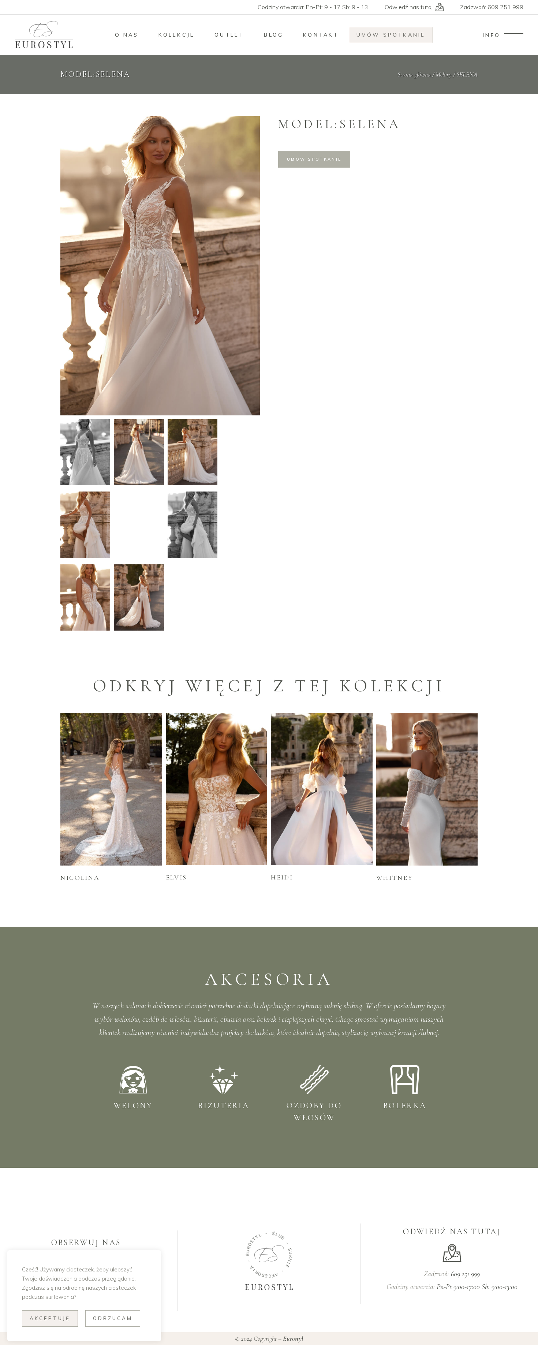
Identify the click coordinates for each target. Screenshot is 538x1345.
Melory (444, 74)
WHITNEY (394, 878)
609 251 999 (505, 7)
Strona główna (414, 74)
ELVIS (176, 877)
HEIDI (282, 877)
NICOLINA (80, 878)
